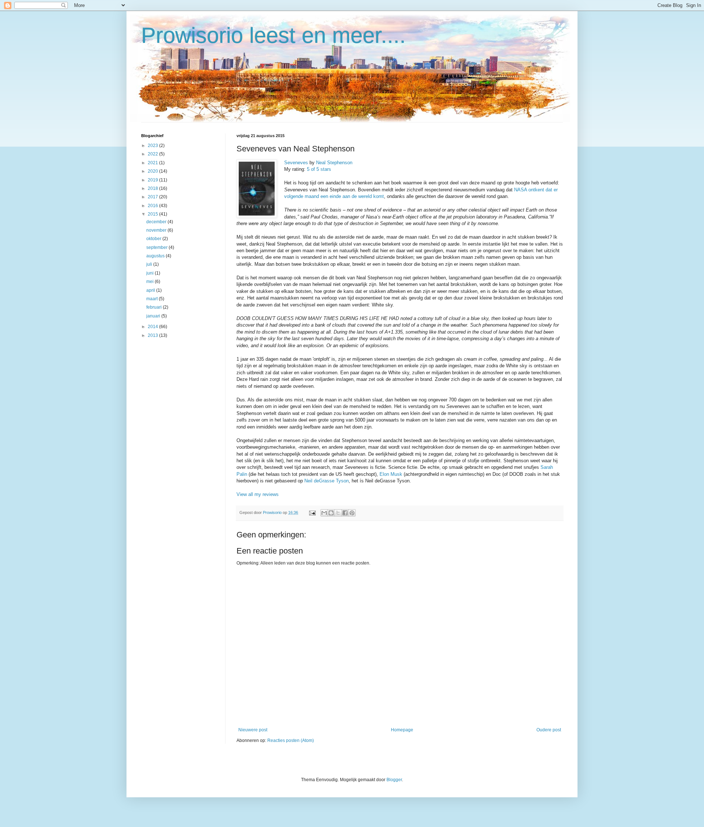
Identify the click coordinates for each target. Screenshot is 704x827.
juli (149, 264)
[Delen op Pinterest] (352, 513)
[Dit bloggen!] (331, 513)
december (157, 221)
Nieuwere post (252, 729)
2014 (153, 326)
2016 (153, 205)
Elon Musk (391, 474)
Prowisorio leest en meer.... (273, 35)
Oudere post (548, 729)
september (157, 247)
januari (153, 316)
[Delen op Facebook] (345, 513)
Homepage (402, 729)
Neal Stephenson (334, 162)
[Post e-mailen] (312, 512)
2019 (153, 180)
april (151, 290)
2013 (153, 335)
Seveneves (296, 162)
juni (150, 273)
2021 (153, 162)
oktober (154, 238)
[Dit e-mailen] (324, 513)
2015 (153, 214)
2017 (153, 196)
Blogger (394, 779)
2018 (153, 188)
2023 (153, 145)
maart (152, 298)
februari (154, 307)
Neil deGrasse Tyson (326, 481)
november (157, 230)
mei (150, 281)
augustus (156, 255)
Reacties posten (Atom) (290, 740)
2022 (153, 154)
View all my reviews (257, 494)
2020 (153, 171)
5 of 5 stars (319, 169)
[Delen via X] (338, 513)
